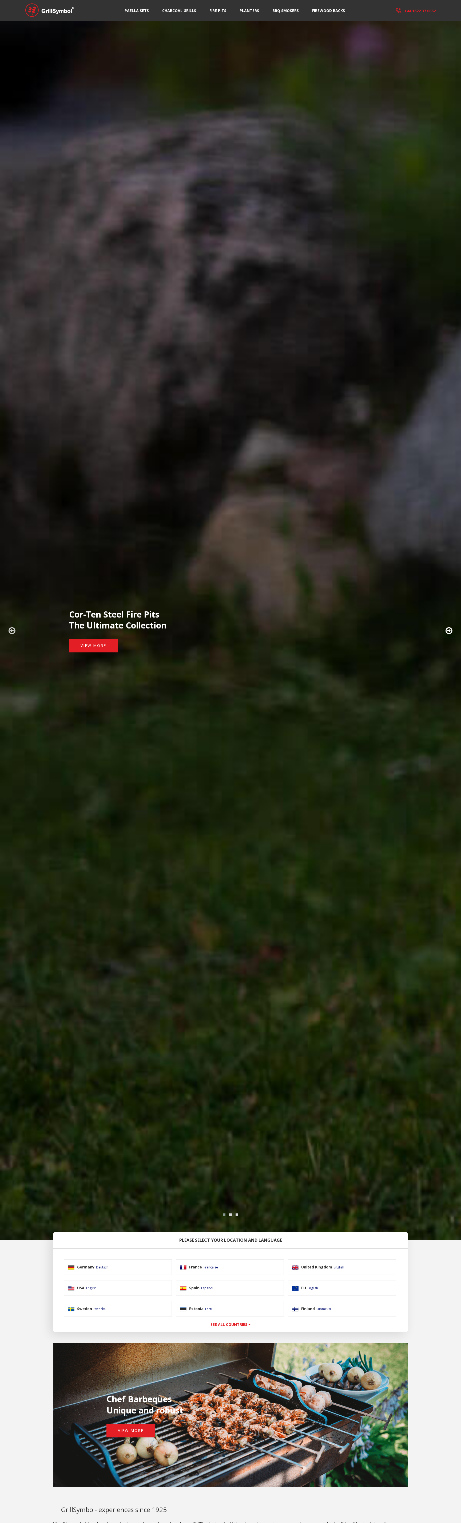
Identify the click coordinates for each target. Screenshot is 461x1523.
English (339, 1267)
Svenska (100, 1309)
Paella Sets (137, 10)
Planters (249, 10)
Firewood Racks (328, 10)
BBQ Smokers (285, 10)
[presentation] (12, 631)
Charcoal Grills (179, 10)
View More (93, 645)
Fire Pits (217, 10)
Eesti (208, 1309)
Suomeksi (323, 1309)
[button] (224, 1214)
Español (207, 1288)
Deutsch (102, 1267)
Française (211, 1267)
